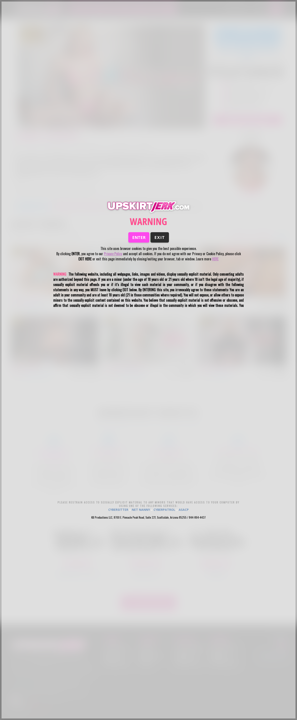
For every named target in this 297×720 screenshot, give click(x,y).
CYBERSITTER (118, 510)
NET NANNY (141, 510)
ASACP (184, 510)
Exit (159, 237)
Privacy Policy (113, 253)
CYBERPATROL (164, 510)
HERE (215, 258)
